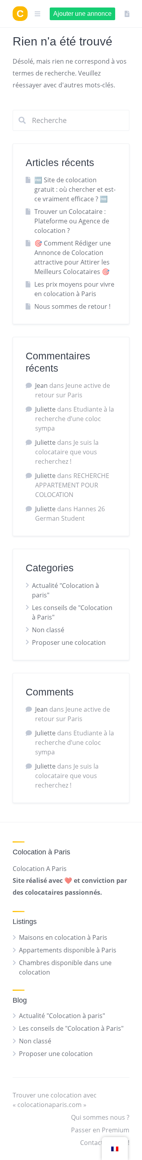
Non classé (48, 629)
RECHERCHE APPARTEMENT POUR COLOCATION (72, 485)
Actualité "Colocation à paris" (62, 1015)
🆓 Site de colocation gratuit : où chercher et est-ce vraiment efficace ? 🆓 (75, 189)
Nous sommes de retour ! (72, 306)
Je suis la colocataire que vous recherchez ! (67, 452)
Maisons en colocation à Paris (63, 937)
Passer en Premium (100, 1130)
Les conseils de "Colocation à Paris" (71, 1028)
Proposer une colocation (69, 642)
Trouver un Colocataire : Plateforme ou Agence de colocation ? (71, 221)
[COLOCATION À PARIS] (20, 13)
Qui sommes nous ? (100, 1117)
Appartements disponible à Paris (67, 950)
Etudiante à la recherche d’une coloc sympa (74, 419)
